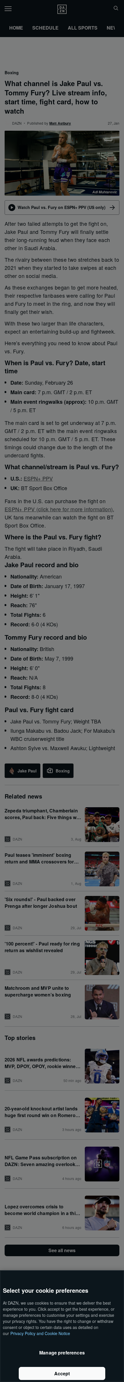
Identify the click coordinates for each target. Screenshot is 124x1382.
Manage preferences (62, 1352)
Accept (62, 1373)
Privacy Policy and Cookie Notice (40, 1333)
